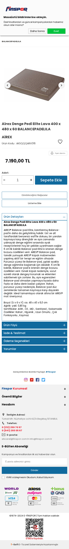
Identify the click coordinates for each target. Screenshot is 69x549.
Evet (56, 31)
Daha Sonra (37, 31)
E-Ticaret (24, 544)
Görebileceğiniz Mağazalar (35, 195)
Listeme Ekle (34, 203)
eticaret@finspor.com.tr (15, 438)
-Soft (15, 544)
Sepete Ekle (51, 180)
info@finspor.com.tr (41, 438)
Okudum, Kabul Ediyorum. (30, 477)
